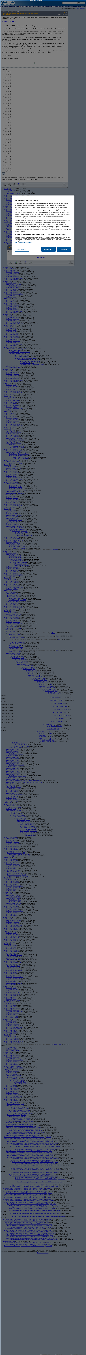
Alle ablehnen (48, 249)
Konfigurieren (22, 249)
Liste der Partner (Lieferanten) (23, 242)
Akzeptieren (64, 249)
